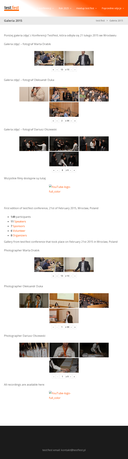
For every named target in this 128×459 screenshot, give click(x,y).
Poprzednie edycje (112, 8)
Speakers (20, 221)
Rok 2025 (64, 8)
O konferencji (44, 8)
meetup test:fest (85, 8)
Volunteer (19, 231)
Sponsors (19, 226)
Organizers (20, 235)
